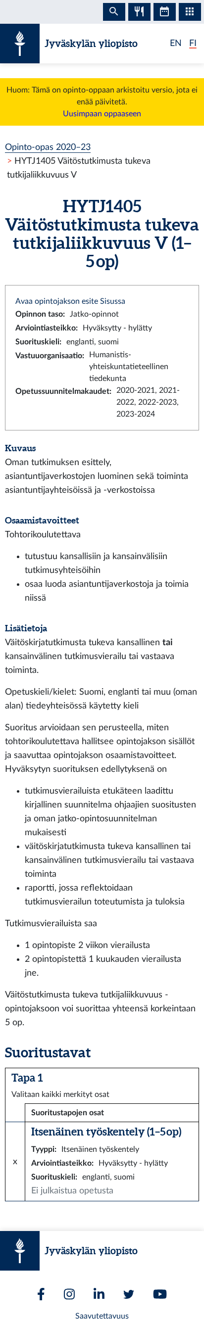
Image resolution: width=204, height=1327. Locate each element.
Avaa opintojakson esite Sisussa (70, 301)
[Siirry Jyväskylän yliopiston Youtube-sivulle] (160, 1294)
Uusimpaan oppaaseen (102, 114)
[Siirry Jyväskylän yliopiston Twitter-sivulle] (128, 1294)
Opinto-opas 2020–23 (48, 147)
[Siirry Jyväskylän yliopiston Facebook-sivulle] (41, 1294)
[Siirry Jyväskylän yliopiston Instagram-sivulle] (69, 1294)
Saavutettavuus (102, 1316)
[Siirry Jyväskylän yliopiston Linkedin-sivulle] (99, 1294)
